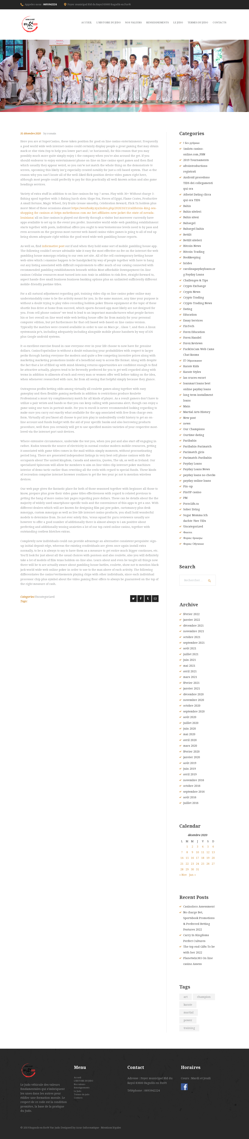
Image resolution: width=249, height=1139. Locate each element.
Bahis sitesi (191, 217)
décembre (193, 625)
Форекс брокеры (192, 538)
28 (181, 869)
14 (181, 857)
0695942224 (50, 4)
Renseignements (81, 1087)
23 (192, 863)
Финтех (187, 532)
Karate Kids (191, 366)
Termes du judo (81, 1094)
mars (190, 677)
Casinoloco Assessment (199, 906)
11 (202, 852)
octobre (191, 637)
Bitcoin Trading (193, 251)
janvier (191, 619)
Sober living (191, 509)
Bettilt (187, 234)
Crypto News (191, 291)
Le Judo (77, 1091)
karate (188, 1004)
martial (189, 1012)
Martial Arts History (196, 412)
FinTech (188, 326)
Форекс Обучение (193, 543)
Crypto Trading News (197, 303)
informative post (53, 246)
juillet (190, 654)
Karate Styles (192, 371)
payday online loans (197, 480)
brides (187, 263)
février (191, 614)
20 (213, 857)
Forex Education (194, 332)
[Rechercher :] (197, 580)
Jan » (192, 874)
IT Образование (192, 360)
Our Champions (194, 429)
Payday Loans (192, 463)
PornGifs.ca (191, 503)
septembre (194, 642)
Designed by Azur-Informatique (80, 1127)
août (189, 648)
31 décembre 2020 (30, 133)
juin (189, 659)
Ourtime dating (193, 435)
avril (190, 671)
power (188, 1020)
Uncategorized (45, 596)
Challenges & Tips (195, 280)
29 (187, 869)
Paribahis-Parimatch (197, 446)
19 (208, 857)
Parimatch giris (193, 452)
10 (197, 852)
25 (202, 863)
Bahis (187, 206)
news (186, 423)
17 (197, 857)
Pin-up (188, 486)
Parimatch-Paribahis (197, 457)
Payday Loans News (196, 469)
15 (187, 857)
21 (181, 863)
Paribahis (189, 440)
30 (192, 869)
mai (189, 665)
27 (213, 863)
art (186, 996)
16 (192, 857)
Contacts (78, 1098)
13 (213, 852)
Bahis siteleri (192, 211)
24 (197, 863)
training (189, 1028)
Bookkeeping (192, 257)
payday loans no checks (199, 475)
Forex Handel (192, 337)
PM (185, 497)
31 (197, 869)
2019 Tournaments (196, 160)
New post (189, 417)
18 (202, 857)
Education (190, 314)
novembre (193, 631)
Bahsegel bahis (193, 228)
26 (208, 863)
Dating (187, 309)
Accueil (77, 1077)
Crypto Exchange (194, 286)
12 (208, 852)
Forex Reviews (193, 343)
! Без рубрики (191, 142)
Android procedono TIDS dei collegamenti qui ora (198, 183)
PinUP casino (192, 492)
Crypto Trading (193, 297)
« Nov (183, 874)
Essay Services (193, 320)
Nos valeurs (79, 1084)
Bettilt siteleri (192, 240)
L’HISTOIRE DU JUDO (83, 1081)
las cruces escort (194, 377)
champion (204, 996)
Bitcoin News (192, 245)
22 (187, 863)
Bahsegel (189, 223)
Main (186, 406)
